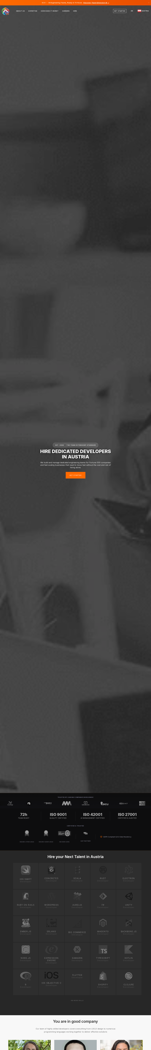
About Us (20, 11)
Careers (66, 11)
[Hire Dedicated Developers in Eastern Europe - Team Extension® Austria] (7, 11)
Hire (75, 11)
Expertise (32, 11)
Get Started (119, 11)
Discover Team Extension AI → (96, 3)
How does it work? (49, 11)
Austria (145, 11)
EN (132, 11)
